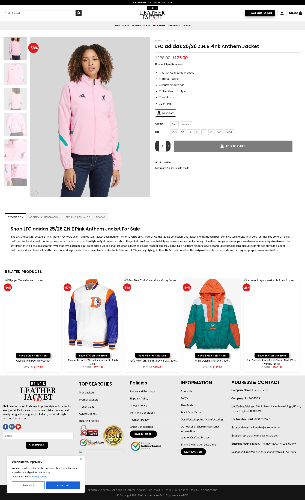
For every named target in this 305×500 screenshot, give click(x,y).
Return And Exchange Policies (107, 490)
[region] (46, 474)
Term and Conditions (204, 490)
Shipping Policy (137, 490)
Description (15, 217)
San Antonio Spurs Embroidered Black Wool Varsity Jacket (272, 362)
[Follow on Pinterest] (18, 427)
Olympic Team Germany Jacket (33, 360)
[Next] (143, 117)
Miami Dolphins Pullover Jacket (212, 360)
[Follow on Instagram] (12, 427)
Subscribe (36, 445)
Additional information (44, 217)
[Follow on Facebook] (5, 427)
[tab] (15, 217)
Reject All (28, 485)
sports (170, 40)
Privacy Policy (38, 476)
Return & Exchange (78, 217)
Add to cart (235, 146)
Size (157, 132)
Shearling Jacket (179, 25)
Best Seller (159, 25)
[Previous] (37, 117)
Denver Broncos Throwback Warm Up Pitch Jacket (93, 362)
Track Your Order (177, 490)
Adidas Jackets (174, 167)
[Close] (81, 459)
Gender (159, 124)
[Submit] (79, 13)
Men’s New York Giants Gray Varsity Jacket (152, 360)
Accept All (63, 485)
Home (158, 40)
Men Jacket (122, 25)
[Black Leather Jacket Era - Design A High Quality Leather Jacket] (152, 13)
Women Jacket (141, 25)
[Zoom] (34, 193)
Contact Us (156, 490)
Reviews (101, 217)
